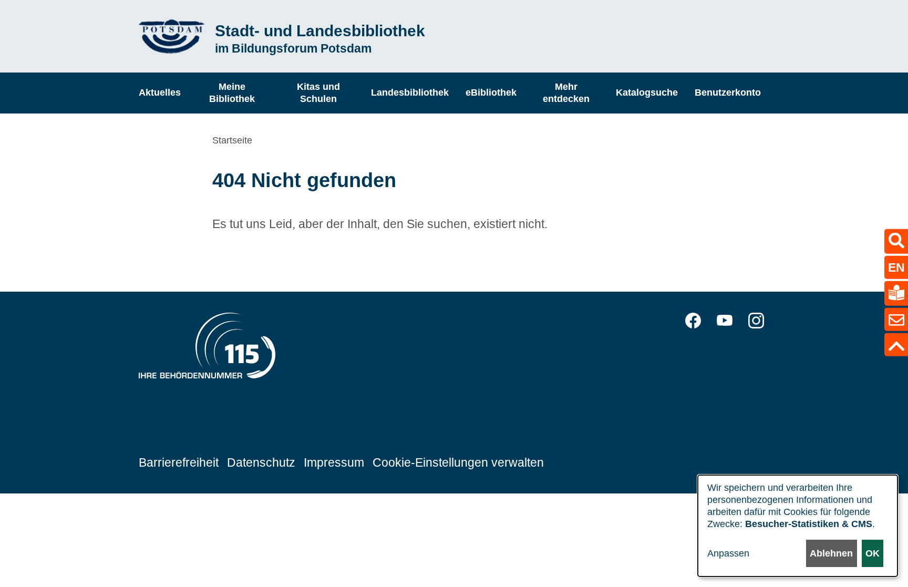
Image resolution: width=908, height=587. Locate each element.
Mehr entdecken (566, 92)
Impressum (334, 462)
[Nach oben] (896, 344)
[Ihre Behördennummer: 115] (207, 348)
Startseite (232, 140)
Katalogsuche (647, 92)
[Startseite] (171, 36)
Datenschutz (261, 462)
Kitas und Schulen (318, 92)
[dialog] (797, 525)
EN (896, 267)
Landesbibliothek (410, 92)
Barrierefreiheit (179, 462)
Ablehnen (831, 553)
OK (872, 553)
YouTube (724, 320)
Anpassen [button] (728, 553)
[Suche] (896, 241)
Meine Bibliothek (232, 92)
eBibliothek (491, 92)
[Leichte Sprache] (896, 293)
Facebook (693, 320)
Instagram (756, 320)
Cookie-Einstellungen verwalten (458, 462)
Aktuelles (160, 92)
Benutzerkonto (728, 92)
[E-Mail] (896, 319)
